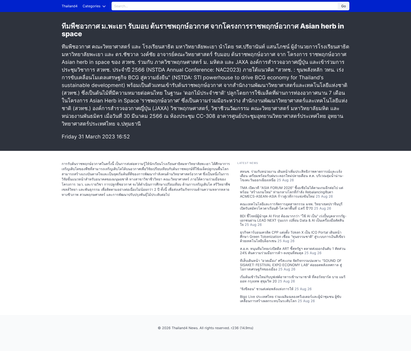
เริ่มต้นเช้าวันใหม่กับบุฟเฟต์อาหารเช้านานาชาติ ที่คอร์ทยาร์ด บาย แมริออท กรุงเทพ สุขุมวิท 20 (292, 279)
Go (343, 6)
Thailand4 (69, 6)
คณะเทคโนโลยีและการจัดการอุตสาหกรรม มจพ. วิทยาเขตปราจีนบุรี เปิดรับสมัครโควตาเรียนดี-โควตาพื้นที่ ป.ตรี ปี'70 (291, 206)
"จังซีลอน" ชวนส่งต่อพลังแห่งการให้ (276, 289)
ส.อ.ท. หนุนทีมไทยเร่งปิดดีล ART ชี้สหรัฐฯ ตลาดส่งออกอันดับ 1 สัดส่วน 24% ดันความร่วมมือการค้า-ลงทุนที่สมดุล (292, 250)
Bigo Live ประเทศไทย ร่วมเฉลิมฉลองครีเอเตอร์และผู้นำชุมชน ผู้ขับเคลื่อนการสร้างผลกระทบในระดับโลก (290, 298)
